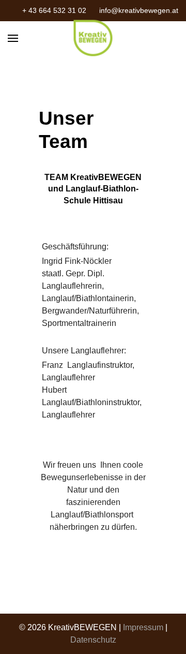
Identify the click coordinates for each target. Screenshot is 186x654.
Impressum (143, 627)
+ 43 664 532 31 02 (54, 10)
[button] (13, 38)
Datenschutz (93, 639)
